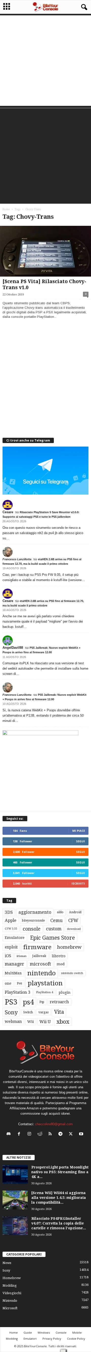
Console (61, 1332)
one (8, 983)
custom (53, 928)
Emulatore (15, 937)
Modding (10, 1285)
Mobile (77, 1332)
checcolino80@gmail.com (54, 1124)
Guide (28, 1332)
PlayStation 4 (44, 992)
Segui (80, 841)
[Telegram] (61, 1134)
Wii (30, 1021)
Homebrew (12, 1278)
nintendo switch (72, 973)
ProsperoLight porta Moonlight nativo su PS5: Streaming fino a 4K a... (59, 1172)
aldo (60, 912)
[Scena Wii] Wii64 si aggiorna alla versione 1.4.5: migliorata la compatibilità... (58, 1197)
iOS (8, 956)
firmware (37, 947)
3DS (9, 912)
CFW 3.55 (11, 928)
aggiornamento (34, 912)
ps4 (28, 1002)
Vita (59, 1012)
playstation (45, 983)
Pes (19, 983)
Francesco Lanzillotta (17, 559)
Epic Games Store (52, 938)
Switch (28, 1012)
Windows (44, 1332)
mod (61, 964)
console (31, 929)
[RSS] (51, 1134)
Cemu (56, 920)
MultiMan (13, 973)
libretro (58, 956)
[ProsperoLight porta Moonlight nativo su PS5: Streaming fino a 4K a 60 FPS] (15, 1174)
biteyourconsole (33, 920)
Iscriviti (78, 883)
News (7, 1263)
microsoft (40, 964)
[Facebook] (20, 1134)
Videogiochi (12, 1293)
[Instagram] (30, 1134)
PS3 (11, 1002)
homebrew (69, 947)
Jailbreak (39, 956)
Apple (10, 920)
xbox (62, 1021)
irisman (22, 956)
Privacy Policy (51, 1338)
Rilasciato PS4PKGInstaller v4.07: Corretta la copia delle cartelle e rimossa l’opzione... (58, 1223)
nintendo (41, 973)
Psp (41, 1002)
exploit (11, 947)
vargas (43, 1012)
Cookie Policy (76, 1338)
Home (6, 209)
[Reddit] (41, 1134)
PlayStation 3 (17, 992)
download (74, 929)
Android (75, 912)
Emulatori (30, 1338)
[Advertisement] (45, 60)
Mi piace (78, 831)
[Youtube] (81, 1134)
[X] (72, 1134)
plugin (65, 992)
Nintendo (10, 1300)
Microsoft (10, 1308)
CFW (73, 920)
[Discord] (10, 1134)
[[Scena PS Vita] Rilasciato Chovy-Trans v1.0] (45, 251)
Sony (11, 1012)
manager (14, 964)
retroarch (59, 1001)
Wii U (45, 1021)
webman (13, 1021)
